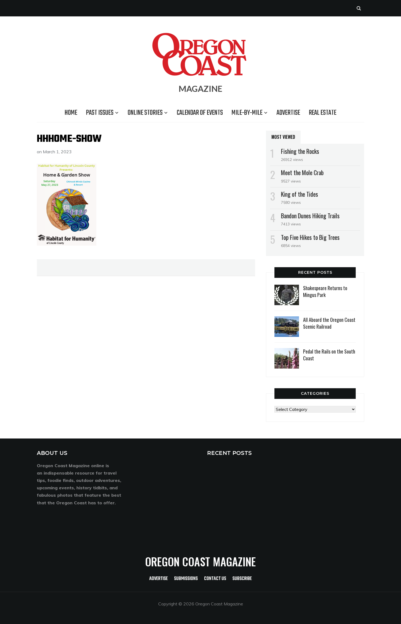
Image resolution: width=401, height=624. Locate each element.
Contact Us (215, 579)
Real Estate (322, 112)
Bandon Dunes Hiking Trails (310, 215)
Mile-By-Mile (247, 112)
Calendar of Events (200, 112)
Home (71, 112)
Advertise (288, 112)
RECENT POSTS (229, 453)
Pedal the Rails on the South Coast (329, 355)
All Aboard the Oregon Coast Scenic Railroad (329, 323)
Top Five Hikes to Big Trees (310, 237)
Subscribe (242, 579)
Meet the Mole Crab (302, 172)
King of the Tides (299, 194)
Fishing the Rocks (300, 151)
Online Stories (145, 112)
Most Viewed (283, 137)
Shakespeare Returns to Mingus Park (325, 291)
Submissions (186, 579)
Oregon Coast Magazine (200, 561)
